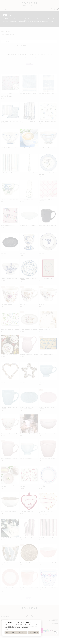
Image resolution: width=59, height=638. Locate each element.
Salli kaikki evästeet (11, 632)
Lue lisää (6, 629)
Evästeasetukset (34, 632)
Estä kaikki (21, 632)
